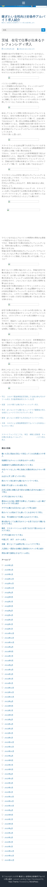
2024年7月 (9, 656)
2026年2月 (9, 570)
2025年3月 (9, 620)
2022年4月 (9, 778)
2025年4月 (9, 615)
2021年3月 (9, 837)
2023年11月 (9, 692)
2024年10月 (9, 642)
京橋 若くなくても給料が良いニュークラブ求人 (21, 544)
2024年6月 (9, 661)
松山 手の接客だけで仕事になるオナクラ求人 (20, 517)
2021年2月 (9, 842)
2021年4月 (9, 833)
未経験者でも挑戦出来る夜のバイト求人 (17, 465)
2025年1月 (9, 629)
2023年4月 (9, 724)
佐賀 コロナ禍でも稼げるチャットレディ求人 (20, 405)
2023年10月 (9, 697)
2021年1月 (9, 847)
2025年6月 (9, 606)
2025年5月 (9, 611)
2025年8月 (9, 597)
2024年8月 (9, 651)
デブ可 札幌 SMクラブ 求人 (12, 535)
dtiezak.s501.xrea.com (27, 49)
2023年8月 (9, 706)
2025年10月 (9, 588)
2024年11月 (9, 638)
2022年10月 (9, 751)
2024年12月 (9, 633)
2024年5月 (9, 665)
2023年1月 (9, 738)
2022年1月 (9, 792)
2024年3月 (9, 674)
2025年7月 (9, 602)
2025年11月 (9, 583)
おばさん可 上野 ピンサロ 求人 (14, 476)
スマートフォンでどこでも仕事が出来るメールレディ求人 (12, 437)
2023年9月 (9, 701)
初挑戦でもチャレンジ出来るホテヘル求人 (18, 460)
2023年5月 (9, 719)
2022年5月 (9, 774)
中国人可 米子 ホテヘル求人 (14, 539)
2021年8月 (9, 815)
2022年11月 (9, 747)
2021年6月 (9, 824)
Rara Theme (13, 882)
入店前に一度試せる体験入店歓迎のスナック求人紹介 (23, 549)
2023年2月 (9, 733)
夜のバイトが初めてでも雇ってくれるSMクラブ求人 (22, 512)
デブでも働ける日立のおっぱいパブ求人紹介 (19, 508)
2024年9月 (9, 647)
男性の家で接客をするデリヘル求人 (16, 553)
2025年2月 (9, 624)
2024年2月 (9, 679)
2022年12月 (9, 742)
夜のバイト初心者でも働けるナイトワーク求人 (20, 481)
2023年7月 (9, 710)
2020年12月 (9, 851)
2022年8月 (9, 760)
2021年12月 (9, 797)
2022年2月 (9, 788)
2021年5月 (9, 828)
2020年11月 (9, 856)
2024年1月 (9, 683)
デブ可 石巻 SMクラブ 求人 (12, 497)
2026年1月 (9, 574)
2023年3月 (9, 729)
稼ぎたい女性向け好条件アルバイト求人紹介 (23, 18)
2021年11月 (9, 801)
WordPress (33, 882)
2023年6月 (9, 715)
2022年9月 (9, 756)
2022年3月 (9, 783)
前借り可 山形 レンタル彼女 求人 (14, 485)
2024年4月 (9, 670)
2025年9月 (9, 592)
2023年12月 (9, 688)
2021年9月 (9, 810)
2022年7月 (9, 765)
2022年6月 (9, 769)
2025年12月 (9, 579)
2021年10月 (9, 806)
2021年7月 (9, 819)
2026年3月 (9, 565)
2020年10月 (9, 860)
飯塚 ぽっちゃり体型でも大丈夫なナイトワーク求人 (23, 418)
